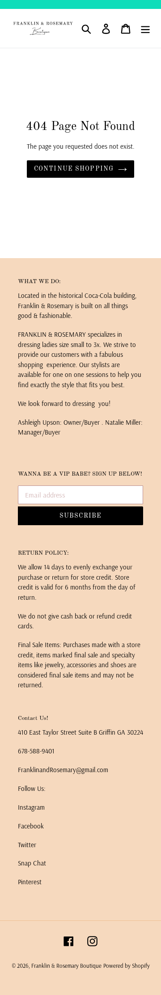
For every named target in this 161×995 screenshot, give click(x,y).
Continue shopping (74, 169)
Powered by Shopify (126, 965)
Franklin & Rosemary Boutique (66, 965)
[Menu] (145, 28)
